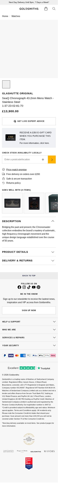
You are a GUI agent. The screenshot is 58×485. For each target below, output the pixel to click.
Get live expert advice (31, 121)
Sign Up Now (29, 310)
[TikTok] (29, 288)
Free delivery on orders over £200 (23, 174)
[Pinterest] (38, 288)
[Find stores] (52, 159)
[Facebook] (19, 288)
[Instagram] (24, 288)
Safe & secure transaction (19, 178)
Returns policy (13, 183)
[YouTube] (33, 288)
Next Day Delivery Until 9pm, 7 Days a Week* (29, 2)
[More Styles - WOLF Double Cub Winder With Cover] (12, 203)
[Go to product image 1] (6, 84)
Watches (16, 16)
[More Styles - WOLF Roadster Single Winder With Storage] (34, 203)
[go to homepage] (29, 9)
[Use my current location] (43, 159)
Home (5, 16)
